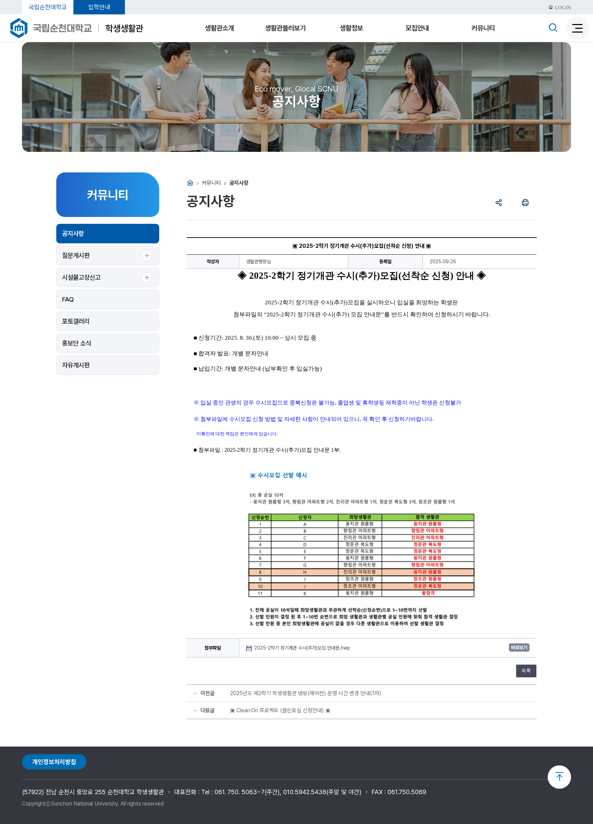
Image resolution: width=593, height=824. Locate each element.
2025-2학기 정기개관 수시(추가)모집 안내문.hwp (302, 648)
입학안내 (99, 7)
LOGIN (562, 7)
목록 (526, 670)
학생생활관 (124, 28)
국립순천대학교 (47, 7)
